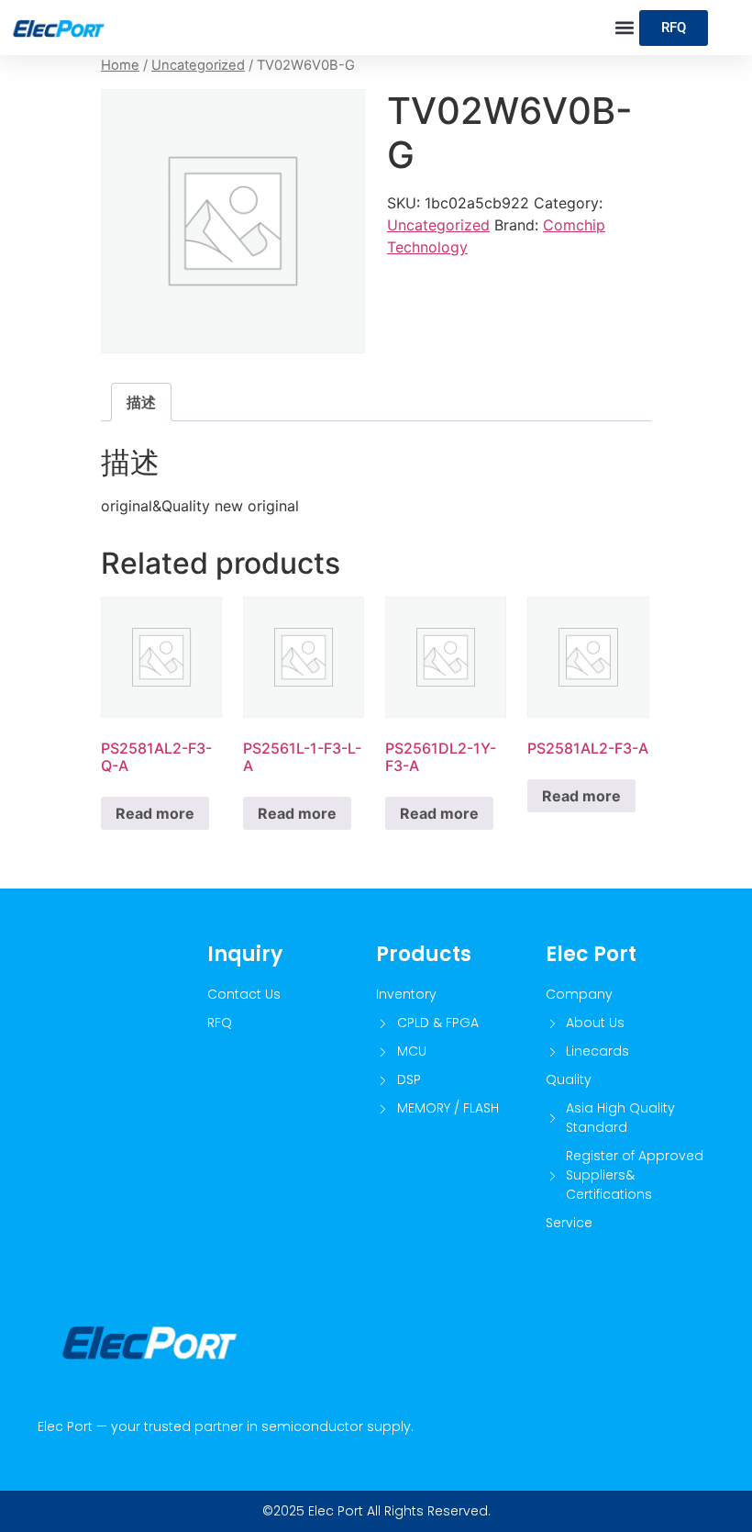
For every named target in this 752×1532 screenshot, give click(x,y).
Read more (155, 813)
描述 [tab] (141, 402)
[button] (624, 28)
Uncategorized (198, 65)
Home (120, 65)
